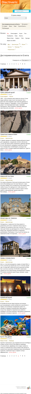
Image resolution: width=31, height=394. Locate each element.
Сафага (17, 38)
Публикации (5, 28)
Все (8, 33)
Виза (10, 26)
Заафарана (10, 35)
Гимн (15, 26)
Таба (22, 38)
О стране (4, 26)
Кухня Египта (22, 26)
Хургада (27, 38)
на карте (29, 92)
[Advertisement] (15, 371)
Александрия (14, 33)
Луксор (21, 35)
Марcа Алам (10, 38)
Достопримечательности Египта (11, 24)
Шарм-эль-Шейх (11, 40)
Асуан (20, 33)
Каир (16, 35)
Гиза (25, 33)
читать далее (18, 108)
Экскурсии (24, 24)
